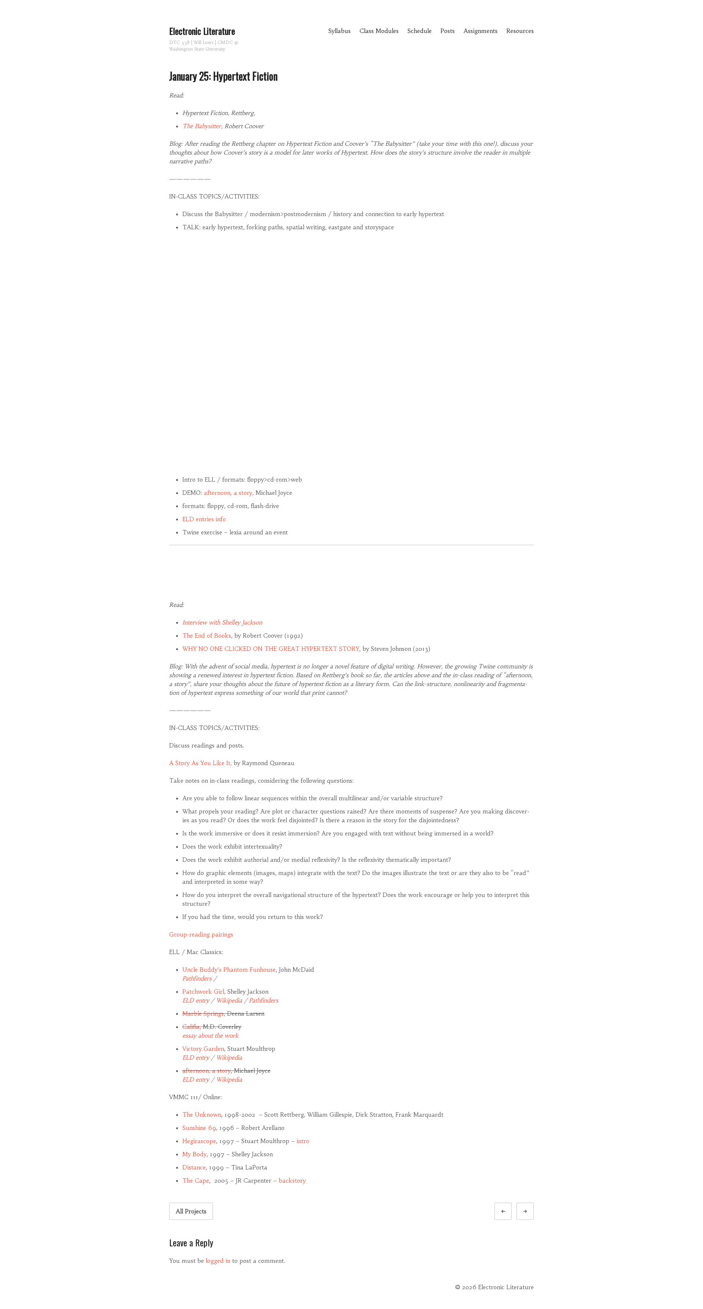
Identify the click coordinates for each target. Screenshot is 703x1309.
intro (302, 1141)
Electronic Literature (202, 30)
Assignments (481, 30)
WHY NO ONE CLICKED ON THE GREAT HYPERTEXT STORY (270, 648)
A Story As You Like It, (200, 763)
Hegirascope (199, 1141)
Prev (509, 1211)
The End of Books (206, 635)
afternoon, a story (228, 492)
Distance (194, 1167)
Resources (520, 30)
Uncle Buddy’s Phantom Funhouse (229, 969)
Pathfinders (197, 978)
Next (531, 1211)
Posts (447, 30)
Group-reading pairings (201, 934)
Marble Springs (203, 1013)
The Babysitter (201, 126)
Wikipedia (229, 1000)
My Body (194, 1154)
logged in (218, 1260)
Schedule (420, 30)
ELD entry (195, 1000)
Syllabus (339, 30)
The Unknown (201, 1114)
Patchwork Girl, (204, 991)
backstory (292, 1180)
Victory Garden (203, 1048)
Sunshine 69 (199, 1127)
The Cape (195, 1180)
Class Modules (379, 30)
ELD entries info (204, 519)
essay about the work (210, 1035)
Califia (191, 1026)
